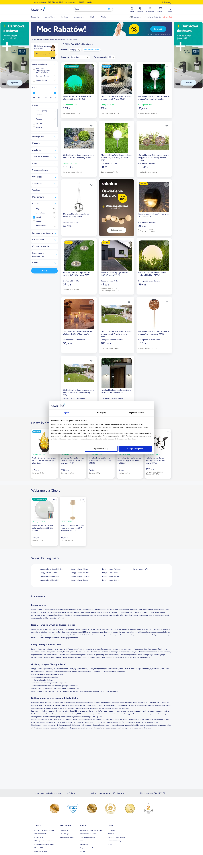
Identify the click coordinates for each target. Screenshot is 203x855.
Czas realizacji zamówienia (44, 844)
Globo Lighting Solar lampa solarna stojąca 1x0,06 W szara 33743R (153, 332)
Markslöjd (39, 123)
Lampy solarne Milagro (79, 569)
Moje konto (150, 11)
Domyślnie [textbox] (75, 57)
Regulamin (84, 844)
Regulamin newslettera (89, 848)
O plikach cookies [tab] (136, 413)
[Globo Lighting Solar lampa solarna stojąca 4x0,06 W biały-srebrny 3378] (79, 373)
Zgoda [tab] (66, 413)
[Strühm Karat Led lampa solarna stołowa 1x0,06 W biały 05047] (79, 314)
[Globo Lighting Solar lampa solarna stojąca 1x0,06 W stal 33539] (116, 79)
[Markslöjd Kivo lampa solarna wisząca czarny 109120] (79, 197)
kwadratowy (41, 226)
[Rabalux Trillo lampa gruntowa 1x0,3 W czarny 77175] (116, 255)
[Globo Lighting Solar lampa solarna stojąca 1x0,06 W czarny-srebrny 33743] (154, 138)
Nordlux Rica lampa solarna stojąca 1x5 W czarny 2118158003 (116, 391)
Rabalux (39, 119)
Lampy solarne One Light (80, 577)
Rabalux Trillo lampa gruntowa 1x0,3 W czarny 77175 (114, 274)
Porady (82, 852)
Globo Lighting (41, 111)
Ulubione (160, 11)
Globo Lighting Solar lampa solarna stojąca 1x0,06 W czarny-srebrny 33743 (153, 158)
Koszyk (169, 11)
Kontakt (111, 834)
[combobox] (80, 57)
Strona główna (37, 39)
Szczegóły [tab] (101, 413)
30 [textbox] (110, 57)
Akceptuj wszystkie (135, 449)
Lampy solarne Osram (79, 580)
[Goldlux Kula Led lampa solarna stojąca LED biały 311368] (79, 79)
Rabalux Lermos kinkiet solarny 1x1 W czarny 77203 (153, 215)
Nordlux (39, 128)
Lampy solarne (71, 39)
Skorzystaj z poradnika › (44, 55)
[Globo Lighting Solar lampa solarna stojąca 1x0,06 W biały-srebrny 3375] (154, 79)
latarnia (38, 221)
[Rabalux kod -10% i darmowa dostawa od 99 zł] (101, 29)
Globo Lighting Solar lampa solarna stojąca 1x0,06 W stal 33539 (116, 97)
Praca (110, 844)
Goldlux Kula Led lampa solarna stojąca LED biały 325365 (152, 274)
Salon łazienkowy (114, 841)
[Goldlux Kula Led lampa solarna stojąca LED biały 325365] (154, 255)
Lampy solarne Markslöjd (49, 580)
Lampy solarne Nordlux (79, 573)
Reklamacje (38, 837)
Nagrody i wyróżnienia (116, 837)
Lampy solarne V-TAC (141, 569)
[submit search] (108, 9)
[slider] (34, 93)
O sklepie (111, 830)
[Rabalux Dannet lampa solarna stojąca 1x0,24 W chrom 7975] (79, 255)
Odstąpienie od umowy (43, 841)
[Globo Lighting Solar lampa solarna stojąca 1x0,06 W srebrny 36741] (79, 138)
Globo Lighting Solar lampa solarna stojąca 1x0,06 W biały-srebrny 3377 (116, 334)
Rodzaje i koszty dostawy (44, 830)
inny (37, 209)
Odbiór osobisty (40, 834)
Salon (132, 11)
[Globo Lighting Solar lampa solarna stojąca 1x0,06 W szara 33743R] (154, 314)
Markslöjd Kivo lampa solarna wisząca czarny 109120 (76, 215)
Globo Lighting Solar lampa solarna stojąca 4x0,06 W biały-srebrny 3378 (78, 392)
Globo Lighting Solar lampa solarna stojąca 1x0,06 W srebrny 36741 (78, 156)
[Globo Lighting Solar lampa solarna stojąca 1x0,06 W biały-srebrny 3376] (116, 138)
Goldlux (39, 115)
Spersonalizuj (99, 449)
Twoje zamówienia (67, 837)
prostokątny (41, 213)
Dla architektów (40, 852)
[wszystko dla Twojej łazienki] (43, 8)
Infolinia (140, 11)
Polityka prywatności (88, 837)
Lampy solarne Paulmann (111, 569)
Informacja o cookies (88, 834)
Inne (81, 841)
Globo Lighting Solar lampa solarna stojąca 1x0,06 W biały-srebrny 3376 (116, 158)
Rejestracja (64, 834)
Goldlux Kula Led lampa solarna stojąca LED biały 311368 (77, 97)
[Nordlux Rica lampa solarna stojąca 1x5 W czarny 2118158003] (116, 373)
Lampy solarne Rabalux (110, 577)
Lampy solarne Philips (110, 573)
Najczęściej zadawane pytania (91, 830)
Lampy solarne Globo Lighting (51, 569)
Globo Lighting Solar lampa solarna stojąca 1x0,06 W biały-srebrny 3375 (153, 99)
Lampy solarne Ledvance (49, 577)
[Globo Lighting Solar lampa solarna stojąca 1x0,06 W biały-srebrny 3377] (116, 314)
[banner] (14, 55)
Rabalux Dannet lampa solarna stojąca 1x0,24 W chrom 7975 (76, 274)
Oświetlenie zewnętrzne (54, 39)
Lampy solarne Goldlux (48, 573)
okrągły (39, 217)
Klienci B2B (38, 848)
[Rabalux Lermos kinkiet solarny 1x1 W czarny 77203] (154, 197)
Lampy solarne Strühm (110, 580)
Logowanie (64, 830)
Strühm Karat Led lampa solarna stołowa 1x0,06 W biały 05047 (77, 332)
